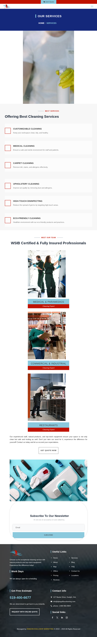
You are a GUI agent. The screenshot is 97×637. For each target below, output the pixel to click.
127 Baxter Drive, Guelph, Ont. (64, 597)
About (55, 562)
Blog (73, 562)
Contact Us (75, 571)
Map (55, 567)
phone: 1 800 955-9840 (62, 606)
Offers (55, 571)
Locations (75, 575)
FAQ (73, 567)
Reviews (56, 580)
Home (41, 23)
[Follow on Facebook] (52, 617)
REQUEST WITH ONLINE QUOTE (24, 612)
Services (74, 558)
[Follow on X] (57, 617)
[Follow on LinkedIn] (62, 617)
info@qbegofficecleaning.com (64, 601)
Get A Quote (50, 2)
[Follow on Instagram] (67, 617)
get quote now (48, 450)
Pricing (55, 575)
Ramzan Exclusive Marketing (40, 629)
